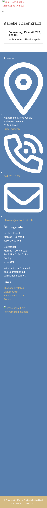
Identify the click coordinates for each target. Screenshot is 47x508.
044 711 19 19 (12, 176)
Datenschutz (30, 503)
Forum (7, 299)
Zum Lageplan (12, 129)
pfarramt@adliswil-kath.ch (18, 220)
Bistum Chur (11, 291)
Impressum (16, 503)
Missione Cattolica (14, 288)
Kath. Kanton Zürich (15, 295)
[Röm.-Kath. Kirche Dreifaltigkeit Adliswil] (14, 4)
